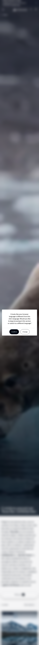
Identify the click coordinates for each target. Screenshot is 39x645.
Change (25, 332)
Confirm (14, 332)
